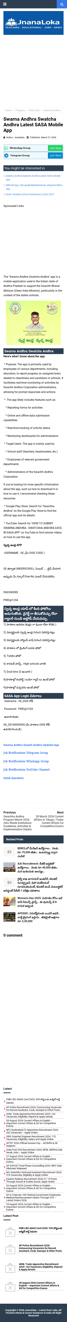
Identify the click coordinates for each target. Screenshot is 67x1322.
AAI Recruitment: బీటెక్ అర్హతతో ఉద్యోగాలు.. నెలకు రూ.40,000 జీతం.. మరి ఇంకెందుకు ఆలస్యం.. (38, 867)
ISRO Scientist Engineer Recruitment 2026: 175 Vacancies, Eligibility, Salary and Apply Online (31, 1138)
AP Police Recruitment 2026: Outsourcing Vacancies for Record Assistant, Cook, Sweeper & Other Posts (34, 1108)
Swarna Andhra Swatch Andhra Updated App (31, 745)
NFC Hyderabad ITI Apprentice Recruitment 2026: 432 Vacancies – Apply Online (32, 1131)
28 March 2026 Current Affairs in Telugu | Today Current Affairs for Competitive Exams (49, 821)
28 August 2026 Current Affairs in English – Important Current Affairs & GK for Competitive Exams (31, 1123)
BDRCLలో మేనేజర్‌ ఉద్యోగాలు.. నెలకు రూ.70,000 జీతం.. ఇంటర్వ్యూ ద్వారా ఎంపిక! (38, 852)
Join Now (55, 148)
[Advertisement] (33, 70)
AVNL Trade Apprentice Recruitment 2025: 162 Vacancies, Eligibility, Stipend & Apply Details (30, 1115)
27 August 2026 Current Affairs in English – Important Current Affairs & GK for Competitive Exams (31, 1159)
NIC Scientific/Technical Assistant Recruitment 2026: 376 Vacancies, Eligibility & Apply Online (34, 1173)
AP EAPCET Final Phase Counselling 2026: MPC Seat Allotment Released (34, 1167)
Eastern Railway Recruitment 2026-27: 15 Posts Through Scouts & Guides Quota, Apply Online (31, 1180)
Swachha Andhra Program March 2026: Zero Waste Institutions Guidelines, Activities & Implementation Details (17, 823)
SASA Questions (13, 778)
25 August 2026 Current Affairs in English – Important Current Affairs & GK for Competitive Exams (31, 1207)
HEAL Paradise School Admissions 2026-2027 (30, 194)
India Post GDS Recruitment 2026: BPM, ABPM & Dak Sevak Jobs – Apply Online (34, 1151)
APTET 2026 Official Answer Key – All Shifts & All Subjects (31, 1144)
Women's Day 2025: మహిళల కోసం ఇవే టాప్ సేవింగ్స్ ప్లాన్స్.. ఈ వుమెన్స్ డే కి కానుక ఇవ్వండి (40, 902)
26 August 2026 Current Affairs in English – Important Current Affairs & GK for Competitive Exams (31, 1188)
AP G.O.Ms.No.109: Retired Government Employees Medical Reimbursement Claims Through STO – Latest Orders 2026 (33, 1198)
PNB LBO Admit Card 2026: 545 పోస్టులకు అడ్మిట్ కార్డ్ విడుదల (33, 1101)
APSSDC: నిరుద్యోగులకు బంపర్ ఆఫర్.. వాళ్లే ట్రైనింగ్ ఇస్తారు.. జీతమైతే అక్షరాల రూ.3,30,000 (39, 917)
